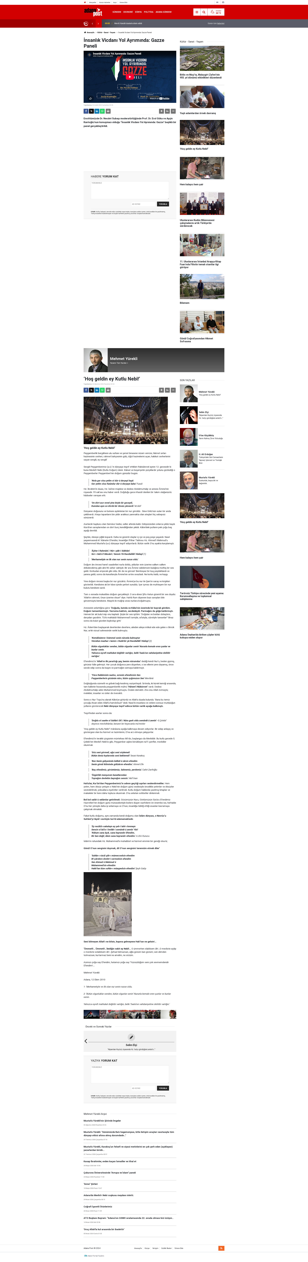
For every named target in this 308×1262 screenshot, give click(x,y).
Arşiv (115, 2)
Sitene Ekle (123, 2)
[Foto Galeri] (223, 2)
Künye (147, 1248)
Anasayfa (90, 32)
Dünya (138, 12)
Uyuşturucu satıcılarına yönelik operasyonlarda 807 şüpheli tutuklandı (143, 23)
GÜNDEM (116, 12)
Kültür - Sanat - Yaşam (106, 32)
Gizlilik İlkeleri (166, 1248)
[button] (161, 111)
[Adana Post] (96, 12)
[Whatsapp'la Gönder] (102, 111)
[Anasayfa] (85, 2)
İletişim (155, 1248)
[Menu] (197, 12)
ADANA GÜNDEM (163, 12)
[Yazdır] (108, 111)
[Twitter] (91, 111)
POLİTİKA (148, 12)
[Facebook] (86, 111)
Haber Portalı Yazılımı (96, 1256)
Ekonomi (128, 12)
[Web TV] (217, 2)
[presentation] (92, 23)
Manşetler (92, 2)
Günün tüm (216, 23)
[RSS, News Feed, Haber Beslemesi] (221, 1248)
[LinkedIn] (96, 111)
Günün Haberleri (104, 2)
